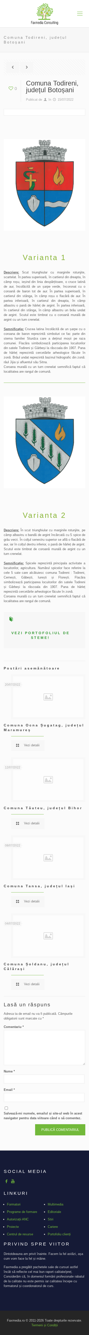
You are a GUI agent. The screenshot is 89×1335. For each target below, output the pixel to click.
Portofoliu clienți (59, 1234)
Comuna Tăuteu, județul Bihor (43, 808)
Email (9, 1090)
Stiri (50, 1219)
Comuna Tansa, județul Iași (39, 886)
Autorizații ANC (18, 1219)
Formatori (14, 1204)
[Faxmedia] (44, 13)
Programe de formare (22, 1212)
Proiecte (13, 1227)
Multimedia (55, 1204)
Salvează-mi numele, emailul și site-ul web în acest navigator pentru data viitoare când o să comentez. (43, 1116)
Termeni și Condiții (44, 1325)
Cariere (53, 1227)
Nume (9, 1071)
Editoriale (54, 1212)
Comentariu (14, 1027)
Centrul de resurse (20, 1234)
